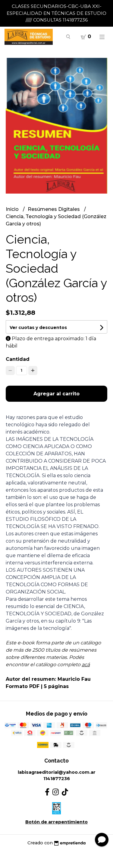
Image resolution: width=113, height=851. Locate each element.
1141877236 (56, 778)
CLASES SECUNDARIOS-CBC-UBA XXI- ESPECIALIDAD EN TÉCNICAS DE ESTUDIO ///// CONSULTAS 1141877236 (56, 13)
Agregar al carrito (56, 394)
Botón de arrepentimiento (56, 822)
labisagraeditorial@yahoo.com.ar (57, 772)
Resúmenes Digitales (54, 209)
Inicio (13, 209)
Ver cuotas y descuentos (38, 327)
